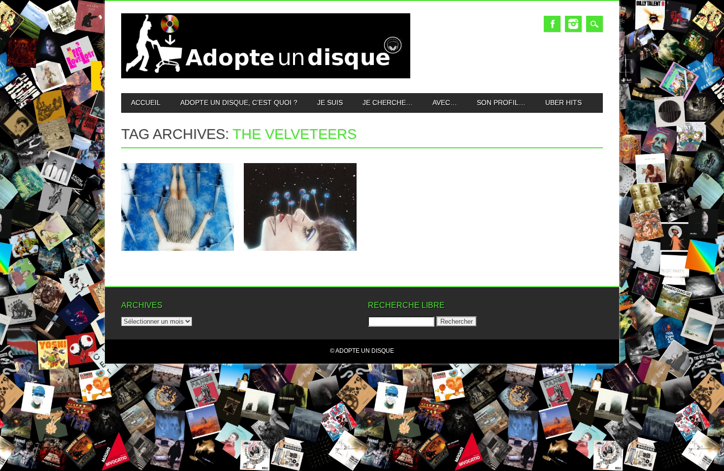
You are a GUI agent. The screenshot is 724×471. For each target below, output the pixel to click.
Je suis (330, 102)
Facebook (552, 24)
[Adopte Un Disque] (265, 76)
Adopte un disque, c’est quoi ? (238, 102)
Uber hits (563, 102)
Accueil (146, 102)
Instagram (573, 24)
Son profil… (501, 102)
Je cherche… (387, 102)
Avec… (444, 102)
